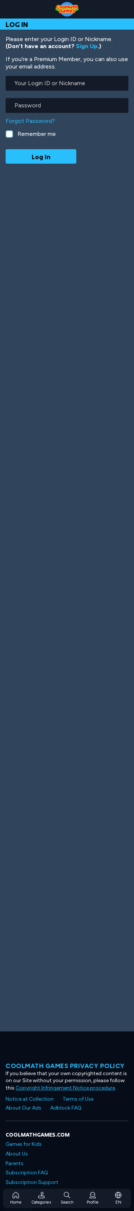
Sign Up (87, 46)
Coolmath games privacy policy (65, 1066)
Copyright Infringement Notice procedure (65, 1088)
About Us (17, 1154)
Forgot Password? (30, 120)
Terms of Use (78, 1099)
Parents (14, 1163)
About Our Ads (23, 1108)
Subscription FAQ (27, 1173)
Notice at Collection (30, 1099)
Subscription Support (32, 1182)
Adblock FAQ (66, 1108)
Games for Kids (24, 1144)
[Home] (67, 9)
